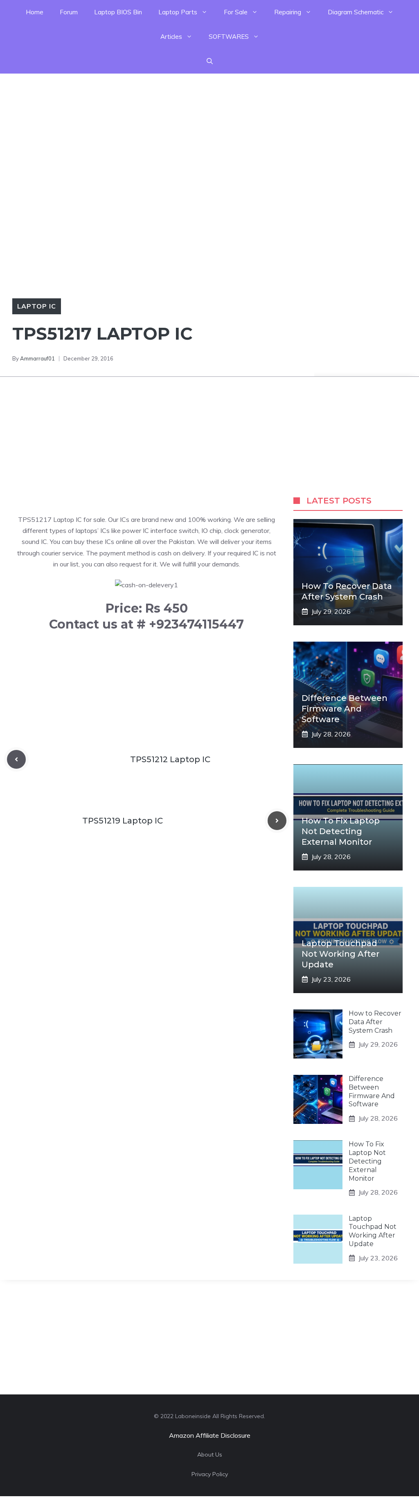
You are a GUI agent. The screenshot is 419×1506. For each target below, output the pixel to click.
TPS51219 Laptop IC (122, 821)
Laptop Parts (177, 12)
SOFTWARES (229, 36)
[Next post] (277, 820)
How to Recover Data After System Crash (375, 1021)
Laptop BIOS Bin (118, 12)
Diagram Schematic (355, 12)
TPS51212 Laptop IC (170, 759)
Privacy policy (209, 1474)
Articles (171, 36)
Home (34, 12)
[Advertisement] (209, 131)
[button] (209, 61)
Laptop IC (36, 306)
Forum (69, 12)
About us (209, 1454)
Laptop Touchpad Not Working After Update (340, 953)
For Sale (236, 12)
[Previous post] (16, 759)
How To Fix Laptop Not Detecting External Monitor (341, 831)
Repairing (287, 12)
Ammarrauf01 (37, 358)
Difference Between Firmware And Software (344, 708)
